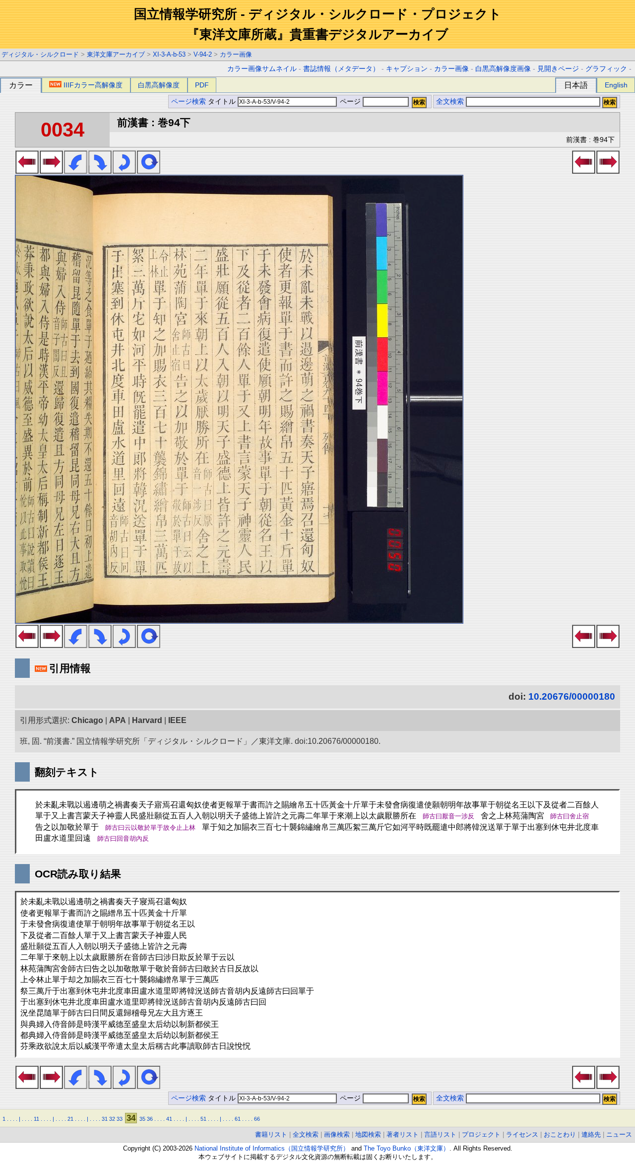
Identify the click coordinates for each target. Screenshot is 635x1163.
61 (238, 1119)
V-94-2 (202, 54)
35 (142, 1119)
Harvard (147, 720)
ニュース (619, 1134)
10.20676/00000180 (571, 696)
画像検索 (337, 1134)
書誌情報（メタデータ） (341, 69)
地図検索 (368, 1134)
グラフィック (606, 69)
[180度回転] (124, 171)
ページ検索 (188, 101)
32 (112, 1119)
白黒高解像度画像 (503, 69)
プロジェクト (481, 1134)
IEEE (177, 720)
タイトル (223, 101)
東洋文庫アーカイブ (116, 54)
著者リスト (402, 1134)
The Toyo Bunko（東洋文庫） (406, 1148)
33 (120, 1119)
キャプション (407, 69)
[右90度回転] (100, 171)
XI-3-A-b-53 (169, 54)
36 (150, 1119)
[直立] (148, 171)
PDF (202, 85)
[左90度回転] (75, 171)
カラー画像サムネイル (262, 69)
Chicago (87, 720)
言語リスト (440, 1134)
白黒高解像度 (159, 85)
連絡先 (591, 1134)
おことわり (560, 1134)
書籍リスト (271, 1134)
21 (70, 1119)
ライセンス (522, 1134)
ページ (350, 101)
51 (203, 1119)
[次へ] (51, 171)
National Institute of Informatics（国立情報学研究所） (271, 1148)
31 (105, 1119)
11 (36, 1119)
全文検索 (450, 101)
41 (169, 1119)
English (616, 85)
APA (117, 720)
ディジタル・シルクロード (40, 54)
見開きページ (558, 69)
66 (257, 1119)
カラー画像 (236, 54)
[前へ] (27, 171)
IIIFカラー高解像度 (93, 85)
